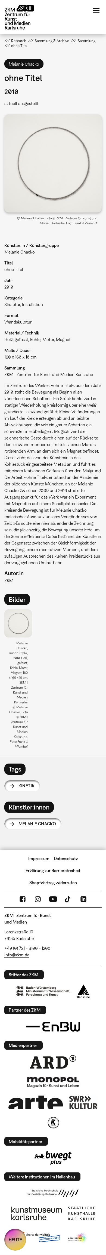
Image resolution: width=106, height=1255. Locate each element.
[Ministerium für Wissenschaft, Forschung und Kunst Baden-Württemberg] (43, 991)
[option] (20, 680)
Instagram (37, 899)
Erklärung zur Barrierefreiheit (53, 870)
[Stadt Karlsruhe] (83, 991)
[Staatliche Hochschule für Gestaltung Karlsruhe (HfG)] (53, 1193)
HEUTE (15, 1239)
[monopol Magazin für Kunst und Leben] (53, 1082)
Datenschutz (66, 858)
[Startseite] (23, 17)
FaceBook (22, 899)
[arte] (35, 1102)
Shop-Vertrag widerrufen (53, 882)
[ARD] (53, 1062)
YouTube (53, 899)
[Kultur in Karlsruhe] (53, 1122)
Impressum (38, 858)
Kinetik (26, 785)
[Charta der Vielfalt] (39, 1238)
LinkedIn (83, 899)
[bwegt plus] (53, 1158)
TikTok (68, 899)
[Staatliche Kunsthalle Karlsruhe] (81, 1213)
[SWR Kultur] (83, 1102)
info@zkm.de (16, 954)
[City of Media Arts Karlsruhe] (78, 1238)
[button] (53, 163)
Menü (96, 10)
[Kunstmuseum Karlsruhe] (36, 1213)
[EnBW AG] (53, 1027)
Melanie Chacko (37, 823)
